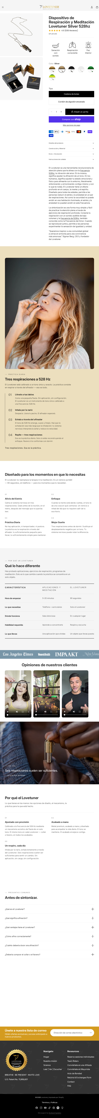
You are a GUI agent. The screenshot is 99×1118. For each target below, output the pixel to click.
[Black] (71, 69)
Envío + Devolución (55, 154)
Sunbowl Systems (55, 1113)
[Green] (90, 69)
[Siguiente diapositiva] (91, 694)
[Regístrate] (90, 1032)
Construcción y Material (57, 148)
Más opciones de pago (71, 125)
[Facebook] (36, 1107)
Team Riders (72, 1061)
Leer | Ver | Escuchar (52, 1069)
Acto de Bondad (74, 1073)
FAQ (69, 1086)
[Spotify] (58, 1107)
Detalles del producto (56, 143)
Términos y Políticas (49, 1102)
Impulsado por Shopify (56, 1097)
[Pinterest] (53, 1107)
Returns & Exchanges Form (79, 1077)
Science (47, 1065)
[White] (81, 69)
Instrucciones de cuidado (57, 159)
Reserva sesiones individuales (80, 1057)
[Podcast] (62, 1107)
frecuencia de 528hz (70, 218)
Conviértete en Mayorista (78, 1069)
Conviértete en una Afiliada (79, 1065)
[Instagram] (41, 1107)
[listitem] (49, 909)
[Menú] (3, 7)
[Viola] (52, 77)
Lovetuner (44, 1097)
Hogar (46, 1057)
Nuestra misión (50, 1061)
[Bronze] (52, 69)
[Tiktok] (49, 1107)
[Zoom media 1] (21, 34)
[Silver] (61, 69)
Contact (70, 1081)
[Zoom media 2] (21, 78)
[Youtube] (45, 1107)
